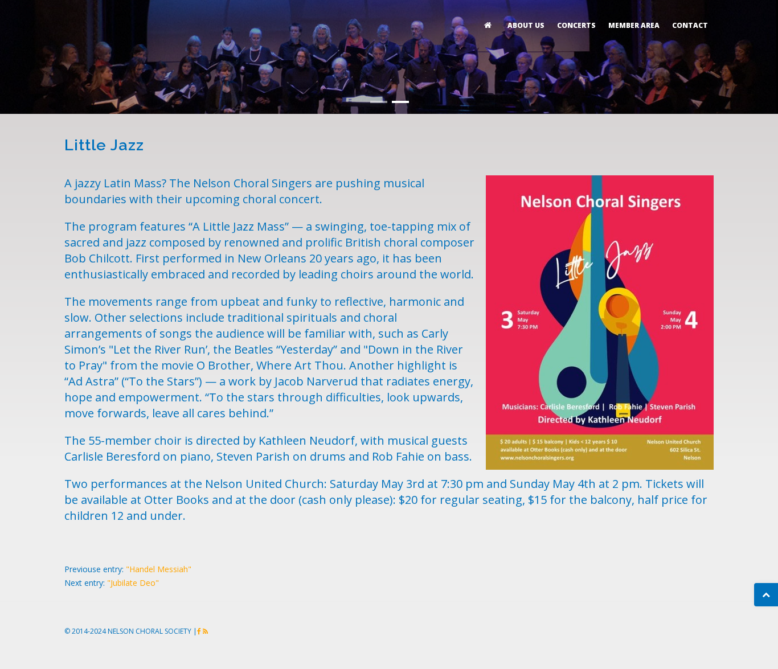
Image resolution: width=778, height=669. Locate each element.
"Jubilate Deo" (133, 582)
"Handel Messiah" (158, 569)
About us (525, 25)
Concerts (576, 25)
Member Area (634, 25)
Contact (690, 25)
